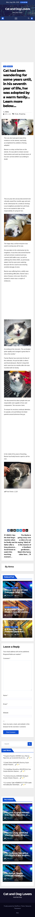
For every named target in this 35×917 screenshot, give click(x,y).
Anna (7, 112)
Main (17, 913)
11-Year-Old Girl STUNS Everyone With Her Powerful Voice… (16, 592)
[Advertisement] (17, 44)
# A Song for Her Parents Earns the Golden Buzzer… (14, 631)
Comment (6, 658)
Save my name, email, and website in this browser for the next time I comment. (16, 725)
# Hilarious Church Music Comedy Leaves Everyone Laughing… (16, 611)
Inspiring (10, 66)
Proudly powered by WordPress (12, 906)
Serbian (7, 850)
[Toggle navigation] (16, 18)
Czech (6, 830)
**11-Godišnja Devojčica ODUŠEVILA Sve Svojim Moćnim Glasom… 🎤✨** (17, 855)
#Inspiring (22, 114)
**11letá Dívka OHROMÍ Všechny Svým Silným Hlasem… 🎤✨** (16, 835)
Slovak (7, 871)
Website (5, 713)
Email (5, 704)
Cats (5, 66)
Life (12, 587)
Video (16, 587)
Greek (6, 810)
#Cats (16, 114)
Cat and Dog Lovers (17, 9)
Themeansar (17, 908)
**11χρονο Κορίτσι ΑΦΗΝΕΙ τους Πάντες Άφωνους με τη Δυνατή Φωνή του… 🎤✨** (17, 814)
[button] (28, 18)
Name (5, 695)
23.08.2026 (9, 818)
